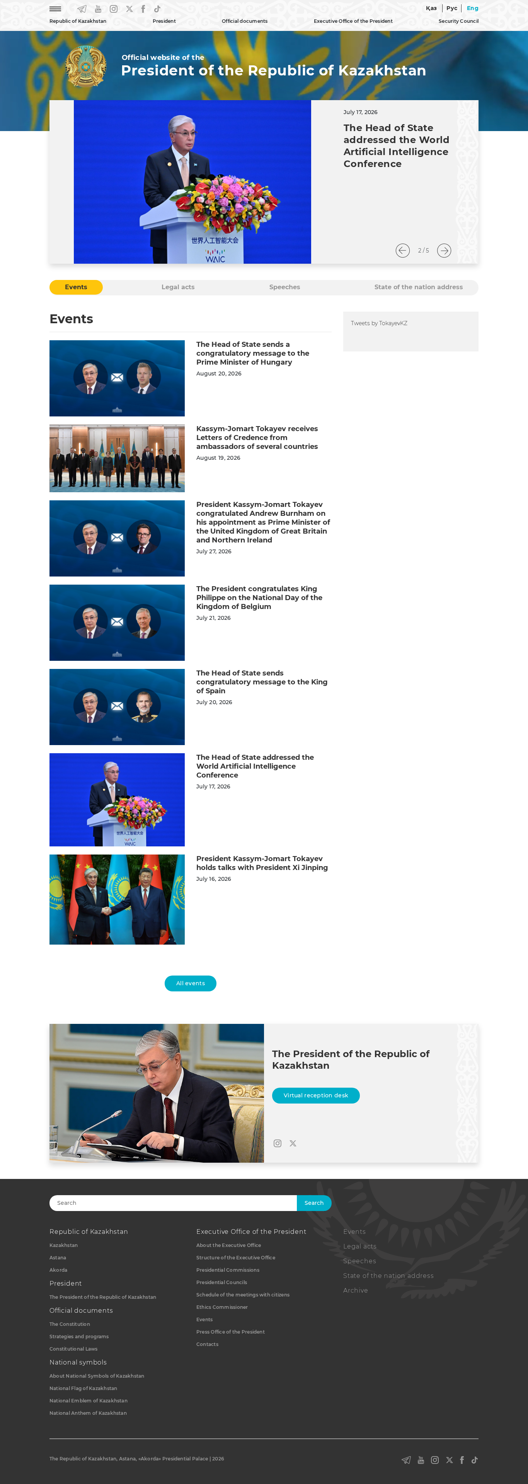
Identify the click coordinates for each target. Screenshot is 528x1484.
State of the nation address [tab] (419, 287)
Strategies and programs (79, 1336)
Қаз (431, 8)
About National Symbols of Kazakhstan (97, 1376)
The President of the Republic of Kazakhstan (102, 1297)
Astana (57, 1258)
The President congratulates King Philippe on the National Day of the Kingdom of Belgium (259, 598)
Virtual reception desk (316, 1095)
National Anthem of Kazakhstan (88, 1413)
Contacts (207, 1344)
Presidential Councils (221, 1282)
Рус (451, 8)
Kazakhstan (63, 1245)
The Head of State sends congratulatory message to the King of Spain (262, 682)
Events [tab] (76, 287)
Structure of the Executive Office (235, 1258)
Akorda (58, 1270)
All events (190, 983)
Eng (473, 8)
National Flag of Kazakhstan (83, 1388)
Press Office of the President (230, 1332)
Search (314, 1202)
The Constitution (69, 1324)
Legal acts (360, 1246)
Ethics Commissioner (222, 1307)
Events (204, 1319)
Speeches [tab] (284, 287)
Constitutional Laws (73, 1349)
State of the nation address (388, 1275)
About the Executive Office (228, 1245)
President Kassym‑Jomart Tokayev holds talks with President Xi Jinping (262, 863)
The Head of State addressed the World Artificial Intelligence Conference (255, 766)
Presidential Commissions (227, 1270)
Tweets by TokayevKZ (379, 323)
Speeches (359, 1261)
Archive (355, 1290)
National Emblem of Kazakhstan (88, 1401)
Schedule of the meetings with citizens (243, 1295)
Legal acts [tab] (178, 287)
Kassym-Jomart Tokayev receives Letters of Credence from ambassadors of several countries (257, 438)
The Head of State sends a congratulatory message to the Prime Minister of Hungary (252, 353)
